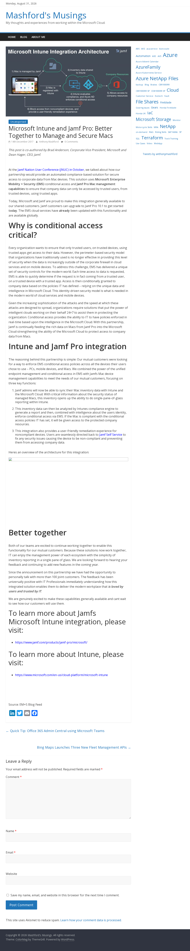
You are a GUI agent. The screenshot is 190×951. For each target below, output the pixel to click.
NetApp (168, 126)
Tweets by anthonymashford (160, 154)
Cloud (173, 90)
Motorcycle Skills (144, 127)
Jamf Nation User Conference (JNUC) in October (51, 170)
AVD (154, 56)
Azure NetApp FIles (157, 78)
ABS (138, 48)
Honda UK (141, 113)
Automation (143, 56)
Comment (14, 777)
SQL (138, 138)
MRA (156, 127)
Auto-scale (164, 48)
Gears (154, 107)
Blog (23, 37)
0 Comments (71, 141)
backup (139, 84)
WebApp (158, 143)
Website (11, 874)
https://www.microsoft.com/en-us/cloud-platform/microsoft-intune (61, 675)
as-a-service (152, 48)
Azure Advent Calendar (147, 61)
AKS (143, 48)
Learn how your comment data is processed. (91, 920)
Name (11, 831)
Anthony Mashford (49, 141)
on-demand (141, 132)
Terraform (152, 138)
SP (180, 132)
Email (11, 852)
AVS (159, 56)
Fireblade (165, 102)
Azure (170, 55)
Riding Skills (160, 132)
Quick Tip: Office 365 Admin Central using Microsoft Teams (55, 731)
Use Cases (140, 143)
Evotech (159, 96)
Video (149, 143)
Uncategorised (18, 121)
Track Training (171, 138)
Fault (166, 96)
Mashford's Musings (46, 15)
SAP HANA (173, 132)
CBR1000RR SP (143, 91)
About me (38, 37)
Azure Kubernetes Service (149, 72)
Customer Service (144, 96)
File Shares (147, 101)
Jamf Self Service (110, 435)
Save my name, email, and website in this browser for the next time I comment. (65, 895)
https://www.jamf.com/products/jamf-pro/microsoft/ (51, 642)
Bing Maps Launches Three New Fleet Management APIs (84, 747)
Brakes (153, 84)
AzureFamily (148, 67)
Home (12, 37)
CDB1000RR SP (158, 91)
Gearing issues (142, 107)
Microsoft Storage (153, 119)
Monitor (177, 120)
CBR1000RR (164, 84)
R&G (151, 132)
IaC (150, 112)
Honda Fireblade (168, 107)
